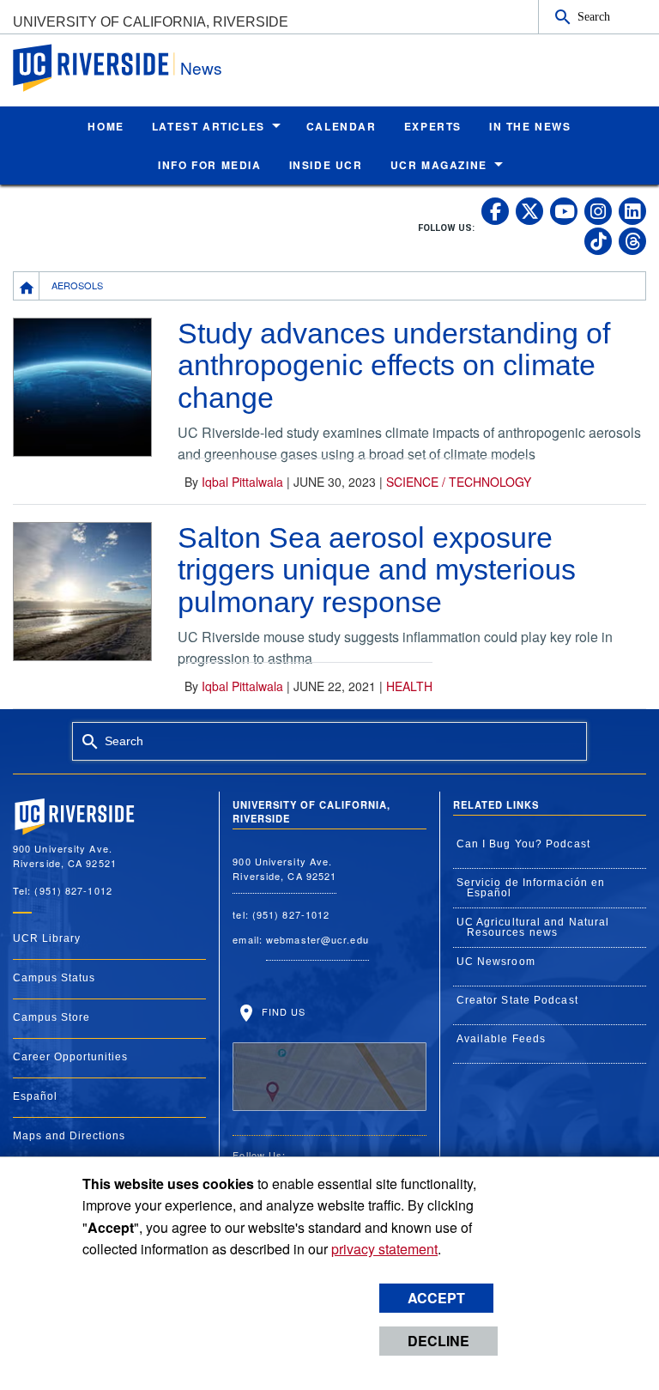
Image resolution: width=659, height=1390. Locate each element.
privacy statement (384, 1249)
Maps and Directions (69, 1136)
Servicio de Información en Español (531, 888)
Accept (436, 1298)
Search (593, 16)
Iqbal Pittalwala (242, 481)
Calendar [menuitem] (341, 126)
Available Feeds (501, 1039)
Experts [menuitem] (433, 126)
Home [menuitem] (106, 126)
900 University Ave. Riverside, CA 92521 (284, 868)
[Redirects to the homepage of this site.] (26, 286)
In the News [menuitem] (530, 126)
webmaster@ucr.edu (317, 939)
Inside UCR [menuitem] (326, 165)
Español (35, 1096)
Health (409, 686)
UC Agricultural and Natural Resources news (533, 927)
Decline (438, 1341)
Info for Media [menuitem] (209, 165)
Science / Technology (458, 481)
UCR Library (47, 938)
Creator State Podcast (517, 1000)
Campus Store (51, 1017)
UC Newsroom (495, 962)
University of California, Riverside (150, 22)
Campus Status (54, 978)
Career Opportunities (70, 1057)
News (201, 67)
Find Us (281, 1011)
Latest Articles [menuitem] (208, 126)
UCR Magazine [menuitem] (438, 165)
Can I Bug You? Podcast (523, 844)
